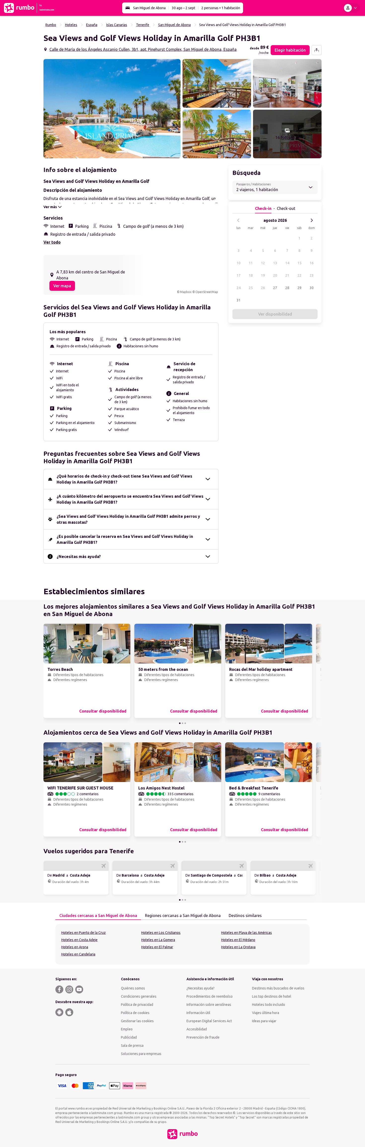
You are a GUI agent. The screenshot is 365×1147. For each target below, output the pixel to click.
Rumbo (50, 25)
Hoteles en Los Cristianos (161, 933)
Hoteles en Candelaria (78, 954)
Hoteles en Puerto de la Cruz (83, 933)
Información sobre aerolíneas (208, 1005)
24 (239, 288)
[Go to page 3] (185, 723)
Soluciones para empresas (141, 1054)
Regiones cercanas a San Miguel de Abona (183, 915)
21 (287, 275)
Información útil (198, 1013)
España (91, 25)
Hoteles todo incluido (268, 1005)
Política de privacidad (137, 1005)
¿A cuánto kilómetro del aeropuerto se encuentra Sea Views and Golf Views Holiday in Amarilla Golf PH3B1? (130, 499)
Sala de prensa (132, 1046)
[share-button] (316, 50)
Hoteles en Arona (74, 947)
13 (275, 263)
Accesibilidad (196, 1029)
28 (287, 288)
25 (251, 288)
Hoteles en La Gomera (158, 940)
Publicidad (129, 1037)
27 (275, 288)
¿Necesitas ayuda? (200, 988)
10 (239, 263)
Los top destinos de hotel (271, 996)
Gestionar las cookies (137, 1021)
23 (312, 275)
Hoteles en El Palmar (157, 947)
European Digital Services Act (209, 1021)
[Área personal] (351, 8)
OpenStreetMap (206, 292)
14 (287, 263)
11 (251, 263)
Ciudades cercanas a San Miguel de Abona (98, 915)
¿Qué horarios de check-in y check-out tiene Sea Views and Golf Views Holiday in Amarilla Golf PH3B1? (124, 479)
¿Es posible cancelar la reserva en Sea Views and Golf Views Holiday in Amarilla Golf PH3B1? (125, 539)
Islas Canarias (116, 25)
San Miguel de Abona (149, 8)
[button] (112, 108)
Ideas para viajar (264, 1021)
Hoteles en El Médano (238, 940)
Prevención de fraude (202, 1037)
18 (251, 275)
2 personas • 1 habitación (220, 8)
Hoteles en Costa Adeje (79, 940)
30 (312, 288)
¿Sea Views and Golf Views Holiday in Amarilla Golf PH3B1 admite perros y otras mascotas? (128, 519)
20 (275, 275)
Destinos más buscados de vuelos (278, 988)
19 (263, 275)
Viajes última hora (265, 1013)
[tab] (98, 916)
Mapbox (185, 292)
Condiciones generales (138, 996)
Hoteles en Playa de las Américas (246, 933)
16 (312, 263)
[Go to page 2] (182, 723)
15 (299, 263)
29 (299, 288)
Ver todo (52, 242)
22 (299, 275)
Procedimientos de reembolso (209, 996)
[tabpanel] (182, 944)
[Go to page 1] (180, 723)
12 (263, 263)
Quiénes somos (133, 988)
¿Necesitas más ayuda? (79, 556)
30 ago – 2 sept (183, 8)
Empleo (127, 1029)
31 (239, 300)
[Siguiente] (312, 220)
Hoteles (71, 25)
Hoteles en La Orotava (238, 947)
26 (263, 288)
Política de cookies (135, 1013)
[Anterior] (238, 220)
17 (239, 275)
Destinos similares (245, 915)
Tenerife (142, 25)
